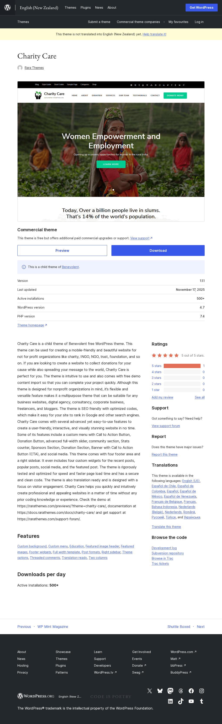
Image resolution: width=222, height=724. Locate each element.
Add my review (162, 397)
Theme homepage (30, 325)
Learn (98, 652)
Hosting (22, 665)
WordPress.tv (105, 672)
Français (190, 501)
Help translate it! (154, 34)
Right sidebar (111, 552)
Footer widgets (40, 552)
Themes (23, 22)
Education (77, 546)
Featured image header (102, 546)
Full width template (66, 552)
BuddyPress (181, 672)
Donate (139, 665)
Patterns (62, 672)
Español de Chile (164, 486)
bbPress (178, 665)
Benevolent (70, 267)
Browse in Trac (162, 558)
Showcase (63, 652)
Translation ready (74, 557)
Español (172, 491)
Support (100, 659)
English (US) (191, 481)
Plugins (61, 665)
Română (189, 512)
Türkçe (171, 517)
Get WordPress (202, 7)
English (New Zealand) (74, 696)
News (21, 659)
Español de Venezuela (180, 496)
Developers (102, 665)
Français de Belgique (167, 501)
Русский (158, 517)
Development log (164, 548)
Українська (192, 517)
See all (200, 397)
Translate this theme (166, 526)
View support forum (166, 426)
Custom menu (58, 546)
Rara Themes (34, 67)
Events (137, 659)
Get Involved (141, 652)
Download (158, 250)
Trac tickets (160, 563)
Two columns (98, 557)
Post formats (91, 552)
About (21, 652)
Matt (176, 659)
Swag (138, 672)
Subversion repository (168, 553)
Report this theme (165, 454)
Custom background (32, 546)
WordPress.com (184, 652)
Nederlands (173, 512)
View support (139, 238)
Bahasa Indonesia (164, 507)
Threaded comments (45, 557)
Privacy (22, 672)
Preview (62, 250)
